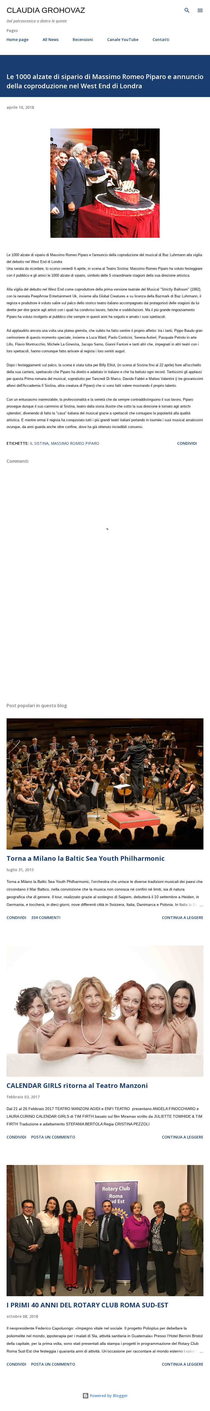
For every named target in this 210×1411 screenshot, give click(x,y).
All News (51, 39)
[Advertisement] (105, 646)
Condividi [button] (187, 443)
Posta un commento (53, 1137)
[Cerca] (187, 10)
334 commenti (45, 917)
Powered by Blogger (108, 1395)
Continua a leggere (182, 917)
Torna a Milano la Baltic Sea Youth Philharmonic (86, 858)
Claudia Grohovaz (46, 10)
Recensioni (83, 39)
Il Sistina (39, 443)
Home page (17, 39)
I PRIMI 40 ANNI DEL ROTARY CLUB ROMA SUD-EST (87, 1304)
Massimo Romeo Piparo (75, 443)
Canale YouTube (122, 39)
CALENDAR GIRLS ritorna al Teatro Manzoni (77, 1085)
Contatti (161, 39)
